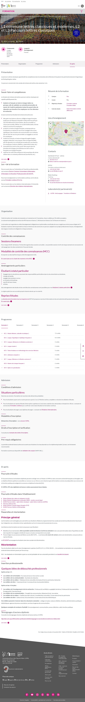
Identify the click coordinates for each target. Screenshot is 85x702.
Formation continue (72, 103)
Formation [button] (8, 11)
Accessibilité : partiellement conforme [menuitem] (41, 700)
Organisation (22, 64)
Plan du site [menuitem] (48, 681)
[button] (74, 11)
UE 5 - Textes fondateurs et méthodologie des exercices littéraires (21, 350)
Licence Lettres (19, 16)
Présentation (5, 64)
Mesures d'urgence (9, 685)
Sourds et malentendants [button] (16, 669)
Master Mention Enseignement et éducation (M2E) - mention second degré (23, 500)
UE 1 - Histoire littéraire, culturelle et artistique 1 (16, 333)
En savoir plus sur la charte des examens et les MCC (16, 258)
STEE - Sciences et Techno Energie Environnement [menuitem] (63, 668)
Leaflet (69, 144)
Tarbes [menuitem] (32, 680)
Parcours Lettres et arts (9, 503)
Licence (11, 16)
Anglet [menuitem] (5, 680)
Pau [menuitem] (28, 680)
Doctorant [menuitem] (75, 664)
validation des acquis (28, 450)
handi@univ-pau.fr (55, 180)
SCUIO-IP (30, 174)
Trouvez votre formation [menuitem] (48, 677)
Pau (68, 96)
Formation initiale (71, 105)
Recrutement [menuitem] (62, 676)
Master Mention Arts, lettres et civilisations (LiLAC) (16, 498)
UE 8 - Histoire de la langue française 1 (14, 363)
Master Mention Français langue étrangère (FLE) (16, 505)
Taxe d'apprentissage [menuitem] (63, 673)
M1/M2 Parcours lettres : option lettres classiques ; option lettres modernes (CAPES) (25, 502)
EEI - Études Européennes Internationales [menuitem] (63, 657)
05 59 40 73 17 (54, 159)
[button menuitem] (82, 6)
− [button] (50, 126)
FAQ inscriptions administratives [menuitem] (49, 656)
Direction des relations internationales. (21, 186)
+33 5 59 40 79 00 (54, 179)
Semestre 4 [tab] (50, 325)
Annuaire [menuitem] (48, 674)
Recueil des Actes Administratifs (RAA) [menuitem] (76, 669)
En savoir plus (5, 301)
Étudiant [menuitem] (74, 658)
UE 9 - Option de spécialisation (12, 367)
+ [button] (50, 124)
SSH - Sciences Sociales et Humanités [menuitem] (63, 662)
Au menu (23, 1)
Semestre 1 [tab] (4, 325)
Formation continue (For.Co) (13, 180)
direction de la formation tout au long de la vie (16, 299)
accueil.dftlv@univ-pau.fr (56, 171)
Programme (39, 64)
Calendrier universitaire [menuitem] (48, 660)
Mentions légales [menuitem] (24, 700)
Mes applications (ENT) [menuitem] (48, 667)
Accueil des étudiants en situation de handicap (62, 182)
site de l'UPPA (25, 421)
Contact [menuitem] (74, 673)
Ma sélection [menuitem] (48, 663)
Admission (56, 64)
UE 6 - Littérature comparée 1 (12, 355)
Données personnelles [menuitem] (59, 700)
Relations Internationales (49, 409)
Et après (72, 64)
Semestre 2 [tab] (19, 325)
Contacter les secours (10, 687)
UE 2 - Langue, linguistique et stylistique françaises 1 (18, 337)
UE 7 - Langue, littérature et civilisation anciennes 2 (17, 359)
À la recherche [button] (16, 1)
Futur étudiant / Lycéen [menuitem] (76, 661)
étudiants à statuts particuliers (61, 287)
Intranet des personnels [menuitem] (48, 671)
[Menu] (79, 6)
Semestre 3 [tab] (35, 325)
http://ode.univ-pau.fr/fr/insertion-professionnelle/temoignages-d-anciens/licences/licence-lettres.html (30, 619)
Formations (4, 16)
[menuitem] (26, 695)
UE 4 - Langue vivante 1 (10, 346)
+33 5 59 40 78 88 (54, 169)
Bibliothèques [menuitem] (76, 656)
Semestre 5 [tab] (65, 325)
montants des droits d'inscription (18, 432)
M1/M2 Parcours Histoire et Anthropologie (14, 507)
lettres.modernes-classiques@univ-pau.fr (60, 161)
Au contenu (8, 1)
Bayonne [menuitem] (11, 680)
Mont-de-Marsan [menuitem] (20, 680)
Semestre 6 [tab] (80, 325)
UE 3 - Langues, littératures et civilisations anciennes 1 (18, 342)
